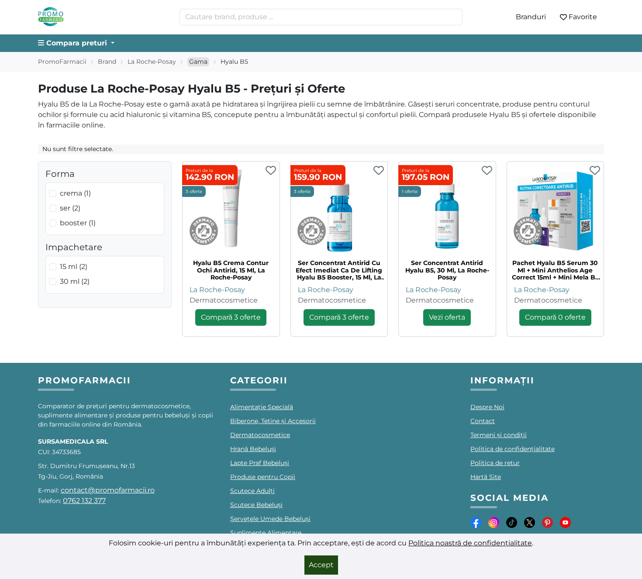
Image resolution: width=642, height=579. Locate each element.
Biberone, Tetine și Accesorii (273, 421)
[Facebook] (475, 522)
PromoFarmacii (62, 61)
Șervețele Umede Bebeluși (270, 519)
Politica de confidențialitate (512, 449)
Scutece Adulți (252, 491)
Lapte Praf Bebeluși (259, 463)
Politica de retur (495, 463)
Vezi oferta (447, 317)
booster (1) (78, 223)
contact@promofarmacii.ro (108, 490)
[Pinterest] (547, 522)
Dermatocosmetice (224, 300)
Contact (482, 421)
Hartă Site (485, 477)
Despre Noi (487, 407)
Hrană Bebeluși (253, 449)
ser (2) (70, 208)
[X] (529, 522)
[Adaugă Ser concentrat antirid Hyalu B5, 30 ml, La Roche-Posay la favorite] (487, 171)
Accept (321, 565)
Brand (107, 61)
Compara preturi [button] (76, 43)
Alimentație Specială (261, 407)
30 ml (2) (75, 281)
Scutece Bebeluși (256, 505)
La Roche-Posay (152, 61)
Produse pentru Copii (262, 477)
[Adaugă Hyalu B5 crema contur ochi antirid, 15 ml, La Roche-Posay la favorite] (271, 171)
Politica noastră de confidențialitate (470, 543)
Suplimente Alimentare (265, 533)
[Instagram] (493, 522)
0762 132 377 (84, 500)
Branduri (531, 17)
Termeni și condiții (498, 435)
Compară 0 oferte (555, 317)
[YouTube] (565, 522)
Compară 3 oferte (231, 317)
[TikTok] (511, 522)
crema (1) (75, 193)
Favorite (583, 17)
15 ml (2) (73, 266)
